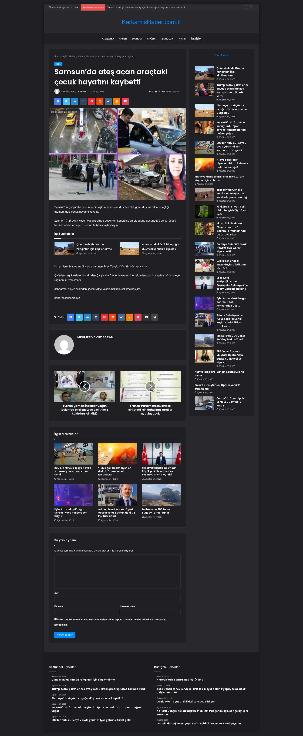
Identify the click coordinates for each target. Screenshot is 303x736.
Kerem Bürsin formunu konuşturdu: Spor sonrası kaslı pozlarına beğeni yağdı (231, 128)
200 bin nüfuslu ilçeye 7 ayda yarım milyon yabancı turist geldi (72, 471)
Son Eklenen (222, 55)
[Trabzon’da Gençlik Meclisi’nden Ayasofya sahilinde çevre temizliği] (204, 194)
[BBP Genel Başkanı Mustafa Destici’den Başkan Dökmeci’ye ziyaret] (204, 356)
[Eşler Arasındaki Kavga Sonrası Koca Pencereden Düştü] (73, 495)
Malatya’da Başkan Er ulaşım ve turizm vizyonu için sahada (219, 178)
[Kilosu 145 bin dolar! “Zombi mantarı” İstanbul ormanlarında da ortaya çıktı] (204, 228)
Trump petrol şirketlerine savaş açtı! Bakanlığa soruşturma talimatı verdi (233, 90)
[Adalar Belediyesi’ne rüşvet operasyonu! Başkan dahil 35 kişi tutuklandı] (117, 495)
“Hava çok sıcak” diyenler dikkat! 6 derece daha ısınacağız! (114, 471)
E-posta (59, 606)
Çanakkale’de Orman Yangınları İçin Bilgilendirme (230, 71)
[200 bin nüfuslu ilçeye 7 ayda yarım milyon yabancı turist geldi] (73, 453)
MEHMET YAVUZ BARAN (73, 91)
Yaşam (182, 38)
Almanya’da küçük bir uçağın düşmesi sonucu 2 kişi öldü (137, 7)
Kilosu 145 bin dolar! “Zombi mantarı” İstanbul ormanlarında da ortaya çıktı (231, 229)
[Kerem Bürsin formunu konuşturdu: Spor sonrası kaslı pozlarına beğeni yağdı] (204, 127)
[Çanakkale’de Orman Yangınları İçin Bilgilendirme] (64, 248)
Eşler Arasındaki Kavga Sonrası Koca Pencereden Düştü (70, 513)
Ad (56, 593)
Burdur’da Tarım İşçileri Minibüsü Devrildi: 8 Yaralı (231, 401)
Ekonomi (137, 38)
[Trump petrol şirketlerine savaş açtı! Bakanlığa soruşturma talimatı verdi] (204, 89)
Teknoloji (166, 38)
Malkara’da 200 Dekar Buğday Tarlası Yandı (156, 511)
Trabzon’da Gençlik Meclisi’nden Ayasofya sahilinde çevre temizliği (232, 193)
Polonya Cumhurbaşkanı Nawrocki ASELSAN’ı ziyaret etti (232, 247)
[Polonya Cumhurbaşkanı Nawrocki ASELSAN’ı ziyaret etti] (204, 248)
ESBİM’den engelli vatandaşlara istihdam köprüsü (232, 264)
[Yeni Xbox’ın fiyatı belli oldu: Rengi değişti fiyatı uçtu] (204, 211)
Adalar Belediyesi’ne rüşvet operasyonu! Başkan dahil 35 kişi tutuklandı (116, 513)
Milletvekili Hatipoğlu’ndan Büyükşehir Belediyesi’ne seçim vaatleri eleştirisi (159, 471)
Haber (123, 38)
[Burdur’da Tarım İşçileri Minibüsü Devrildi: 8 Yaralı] (204, 403)
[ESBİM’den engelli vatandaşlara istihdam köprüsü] (204, 265)
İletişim (196, 38)
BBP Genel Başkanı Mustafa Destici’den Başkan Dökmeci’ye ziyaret (230, 357)
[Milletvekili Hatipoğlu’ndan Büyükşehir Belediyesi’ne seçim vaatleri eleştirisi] (161, 453)
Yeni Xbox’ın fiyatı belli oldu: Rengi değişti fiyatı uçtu (232, 210)
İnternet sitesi (128, 606)
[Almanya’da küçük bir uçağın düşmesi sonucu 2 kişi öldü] (129, 248)
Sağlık (151, 38)
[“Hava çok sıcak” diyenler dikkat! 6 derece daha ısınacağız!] (117, 453)
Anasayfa (108, 38)
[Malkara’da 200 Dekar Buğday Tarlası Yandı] (161, 495)
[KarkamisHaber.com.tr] (151, 22)
